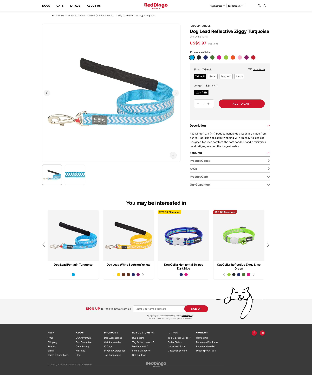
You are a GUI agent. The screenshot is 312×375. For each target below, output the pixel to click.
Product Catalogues (114, 350)
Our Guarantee (200, 184)
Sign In (264, 6)
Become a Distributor (207, 342)
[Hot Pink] (219, 57)
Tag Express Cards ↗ (179, 337)
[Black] (199, 57)
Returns (52, 346)
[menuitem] (47, 6)
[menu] (73, 6)
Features (196, 152)
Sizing (51, 350)
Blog (78, 355)
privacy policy (187, 315)
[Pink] (240, 57)
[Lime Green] (226, 57)
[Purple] (246, 57)
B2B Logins (138, 337)
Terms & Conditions (58, 355)
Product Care (199, 176)
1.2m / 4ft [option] (201, 92)
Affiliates (80, 350)
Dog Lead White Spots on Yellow (128, 264)
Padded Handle (106, 15)
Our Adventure (83, 337)
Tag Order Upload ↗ (143, 342)
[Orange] (233, 57)
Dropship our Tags (206, 350)
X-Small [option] (200, 76)
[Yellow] (118, 274)
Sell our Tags (139, 355)
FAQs (50, 337)
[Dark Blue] (205, 57)
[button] (218, 6)
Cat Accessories (112, 342)
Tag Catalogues (112, 355)
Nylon (92, 15)
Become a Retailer (205, 346)
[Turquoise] (192, 57)
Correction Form (176, 346)
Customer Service (177, 350)
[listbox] (229, 77)
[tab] (230, 125)
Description (198, 125)
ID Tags (108, 346)
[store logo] (156, 6)
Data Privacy (83, 346)
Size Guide (259, 69)
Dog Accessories (113, 337)
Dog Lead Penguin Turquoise (73, 264)
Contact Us (202, 337)
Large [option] (239, 76)
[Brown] (123, 274)
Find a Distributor (141, 350)
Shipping (52, 342)
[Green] (212, 57)
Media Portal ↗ (140, 346)
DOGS (61, 15)
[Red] (253, 57)
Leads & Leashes (76, 15)
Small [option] (212, 76)
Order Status (175, 342)
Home (52, 15)
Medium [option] (226, 76)
